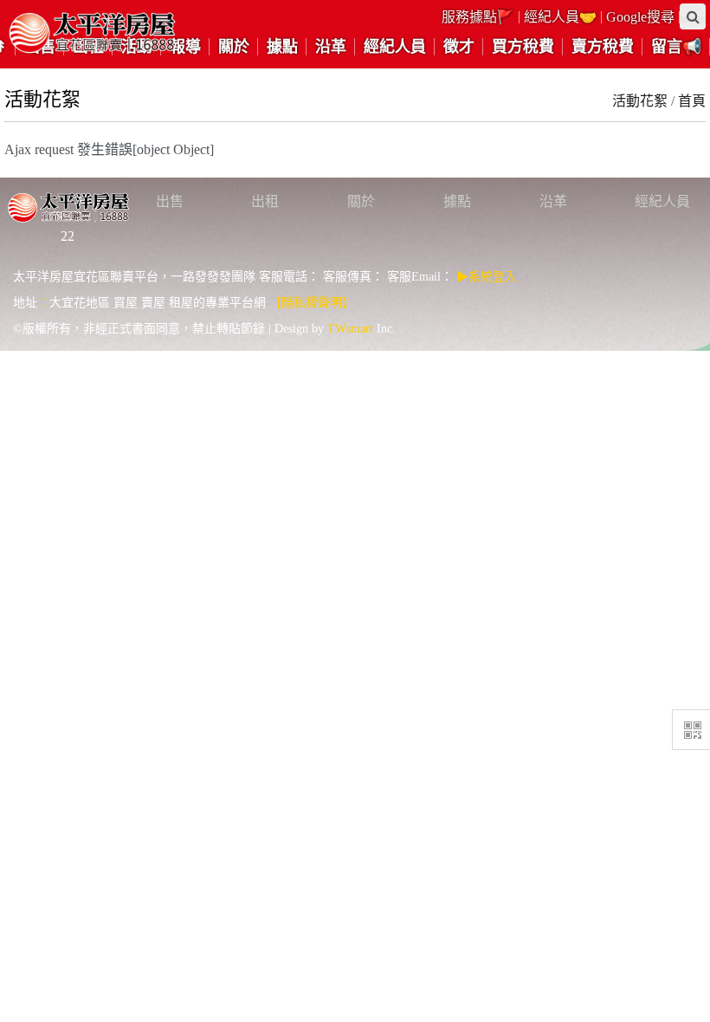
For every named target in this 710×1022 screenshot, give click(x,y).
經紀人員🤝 (560, 17)
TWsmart (350, 328)
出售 (170, 201)
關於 (361, 201)
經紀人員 (662, 201)
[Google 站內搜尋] (693, 16)
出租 (265, 201)
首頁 (692, 101)
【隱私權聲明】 (311, 302)
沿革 (553, 201)
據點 (457, 201)
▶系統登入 (486, 276)
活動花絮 (640, 101)
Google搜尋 (640, 17)
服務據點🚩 (478, 17)
